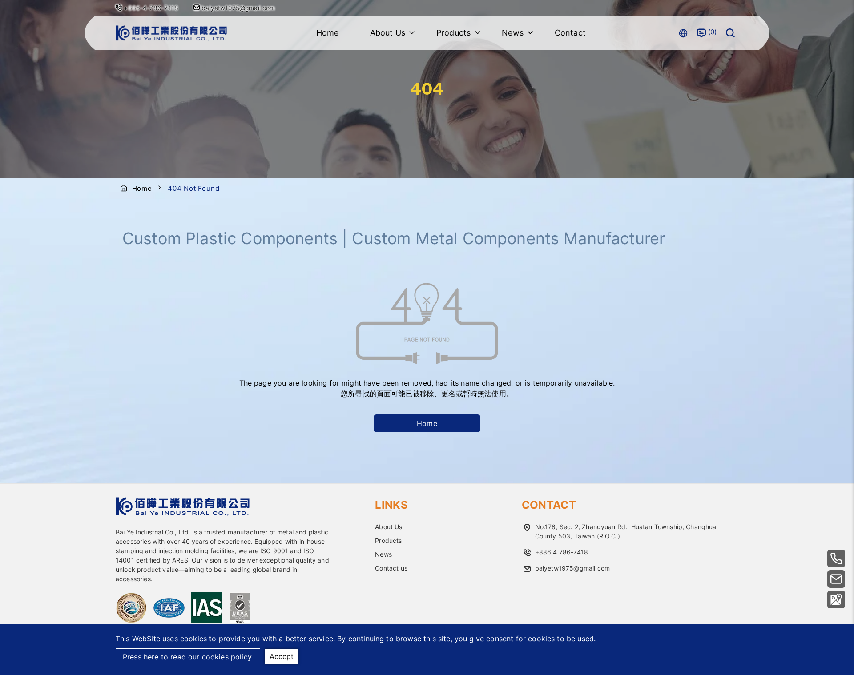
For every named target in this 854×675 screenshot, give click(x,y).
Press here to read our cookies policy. (188, 656)
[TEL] (836, 558)
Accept (282, 656)
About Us (388, 526)
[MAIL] (836, 579)
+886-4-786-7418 (151, 8)
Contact (570, 32)
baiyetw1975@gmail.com (237, 8)
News (383, 554)
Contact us (391, 568)
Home (327, 32)
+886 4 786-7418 (561, 552)
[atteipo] (183, 513)
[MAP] (836, 599)
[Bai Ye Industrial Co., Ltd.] (171, 33)
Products (388, 540)
